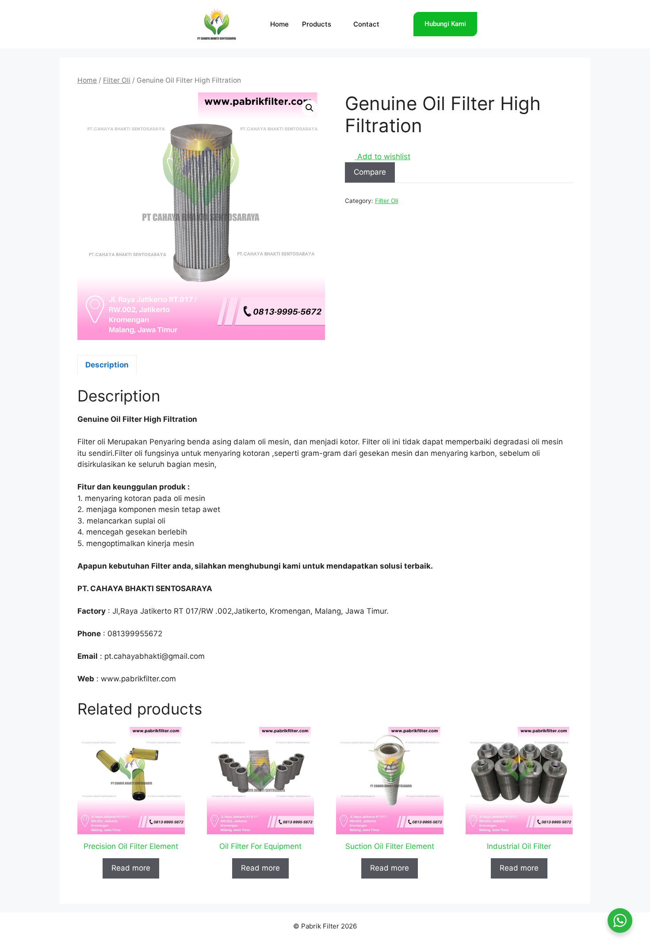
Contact (366, 24)
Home (279, 24)
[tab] (107, 364)
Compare (370, 172)
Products (316, 24)
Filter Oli (116, 80)
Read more (130, 868)
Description (107, 364)
